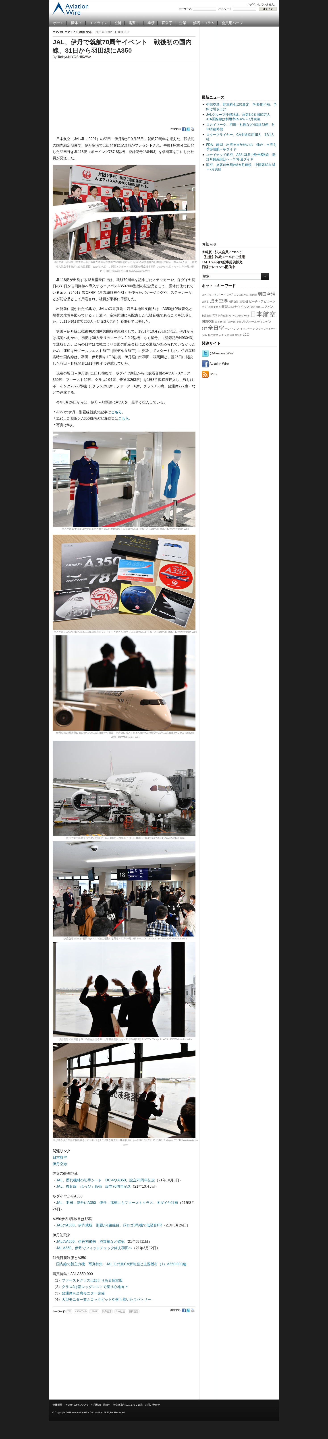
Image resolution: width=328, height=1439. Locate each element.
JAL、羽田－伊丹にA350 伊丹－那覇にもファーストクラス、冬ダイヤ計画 (117, 1203)
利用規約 (96, 1404)
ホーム (58, 23)
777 (214, 315)
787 (204, 328)
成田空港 (219, 300)
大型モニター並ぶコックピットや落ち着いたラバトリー (106, 1299)
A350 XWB (243, 315)
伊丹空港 (223, 315)
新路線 (253, 295)
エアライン (99, 23)
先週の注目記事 (233, 334)
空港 (118, 23)
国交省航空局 (241, 295)
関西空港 (208, 321)
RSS (213, 374)
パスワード (225, 8)
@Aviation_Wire (221, 353)
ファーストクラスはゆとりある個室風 (92, 1280)
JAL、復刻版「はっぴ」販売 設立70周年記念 (93, 1186)
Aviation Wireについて (77, 1404)
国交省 (243, 301)
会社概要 (57, 1404)
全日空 (216, 328)
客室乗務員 (214, 307)
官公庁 (167, 23)
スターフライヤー (266, 328)
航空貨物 (213, 334)
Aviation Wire (219, 364)
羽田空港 (267, 294)
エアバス (267, 306)
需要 (132, 23)
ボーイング (225, 294)
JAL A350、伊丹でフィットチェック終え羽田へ (94, 1248)
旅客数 (218, 321)
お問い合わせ (152, 1404)
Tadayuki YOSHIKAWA (74, 57)
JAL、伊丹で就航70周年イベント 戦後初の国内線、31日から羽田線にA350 (122, 46)
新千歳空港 (229, 321)
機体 (74, 23)
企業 (182, 23)
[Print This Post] (193, 129)
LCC (246, 334)
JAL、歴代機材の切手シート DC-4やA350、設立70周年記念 (105, 1180)
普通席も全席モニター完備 (83, 1293)
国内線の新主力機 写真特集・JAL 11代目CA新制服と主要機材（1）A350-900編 (121, 1264)
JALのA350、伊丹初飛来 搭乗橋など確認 (90, 1241)
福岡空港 (234, 301)
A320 (204, 334)
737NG (233, 315)
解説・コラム (204, 23)
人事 (221, 334)
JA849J (94, 1311)
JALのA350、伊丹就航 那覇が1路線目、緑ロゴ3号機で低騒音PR (109, 1225)
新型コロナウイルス (236, 306)
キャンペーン (247, 328)
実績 (239, 321)
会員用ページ (232, 23)
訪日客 (205, 301)
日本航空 (263, 314)
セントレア (232, 328)
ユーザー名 (185, 8)
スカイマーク (209, 295)
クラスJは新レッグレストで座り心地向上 (95, 1287)
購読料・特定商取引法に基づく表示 (123, 1404)
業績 (151, 23)
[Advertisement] (239, 60)
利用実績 (207, 315)
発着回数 (255, 307)
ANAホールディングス (257, 321)
